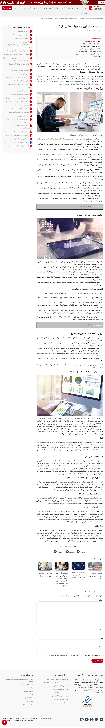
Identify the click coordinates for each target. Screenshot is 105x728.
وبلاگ (31, 695)
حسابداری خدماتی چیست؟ (21, 109)
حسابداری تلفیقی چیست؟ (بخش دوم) (17, 101)
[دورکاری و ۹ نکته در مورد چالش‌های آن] (45, 566)
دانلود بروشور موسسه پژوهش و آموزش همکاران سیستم (19, 680)
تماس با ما (30, 701)
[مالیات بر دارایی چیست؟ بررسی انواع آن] (95, 566)
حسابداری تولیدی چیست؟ (21, 105)
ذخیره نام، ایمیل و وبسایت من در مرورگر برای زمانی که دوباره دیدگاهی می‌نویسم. (75, 655)
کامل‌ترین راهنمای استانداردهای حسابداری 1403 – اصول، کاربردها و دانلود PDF (18, 44)
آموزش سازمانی (48, 8)
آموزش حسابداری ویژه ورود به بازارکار (57, 679)
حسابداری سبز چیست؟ (22, 116)
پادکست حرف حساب (27, 688)
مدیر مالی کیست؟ (24, 74)
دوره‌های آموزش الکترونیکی (60, 696)
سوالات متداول (28, 698)
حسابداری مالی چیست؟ (22, 132)
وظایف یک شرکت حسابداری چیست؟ (18, 51)
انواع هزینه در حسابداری (22, 38)
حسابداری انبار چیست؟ (22, 91)
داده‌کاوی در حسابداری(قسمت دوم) (18, 139)
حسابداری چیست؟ (23, 31)
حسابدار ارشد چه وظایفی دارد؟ (20, 70)
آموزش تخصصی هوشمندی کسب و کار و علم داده (54, 683)
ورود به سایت (7, 8)
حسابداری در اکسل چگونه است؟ (19, 112)
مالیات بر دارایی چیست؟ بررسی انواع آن (95, 576)
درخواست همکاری (28, 705)
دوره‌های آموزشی (82, 8)
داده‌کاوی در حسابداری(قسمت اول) (18, 135)
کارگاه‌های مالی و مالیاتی (61, 686)
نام (101, 629)
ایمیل (101, 638)
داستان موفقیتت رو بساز (26, 685)
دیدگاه (100, 600)
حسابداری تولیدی (86, 206)
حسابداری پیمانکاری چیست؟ (20, 94)
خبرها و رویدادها (28, 691)
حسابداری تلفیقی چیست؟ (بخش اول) (17, 98)
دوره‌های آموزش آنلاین (61, 693)
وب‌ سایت (100, 647)
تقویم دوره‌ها (70, 8)
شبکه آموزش (27, 8)
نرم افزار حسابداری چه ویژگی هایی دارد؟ (17, 142)
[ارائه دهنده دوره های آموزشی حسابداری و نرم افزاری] (96, 8)
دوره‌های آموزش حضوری (61, 699)
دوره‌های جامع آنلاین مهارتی (60, 689)
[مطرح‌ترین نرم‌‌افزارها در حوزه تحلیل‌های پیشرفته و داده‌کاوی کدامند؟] (78, 566)
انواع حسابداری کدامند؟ (22, 81)
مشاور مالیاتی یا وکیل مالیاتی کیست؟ (18, 77)
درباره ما (84, 14)
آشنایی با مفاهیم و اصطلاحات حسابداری (17, 54)
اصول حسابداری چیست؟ (21, 35)
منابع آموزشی (38, 8)
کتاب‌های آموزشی (60, 8)
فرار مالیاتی (88, 325)
